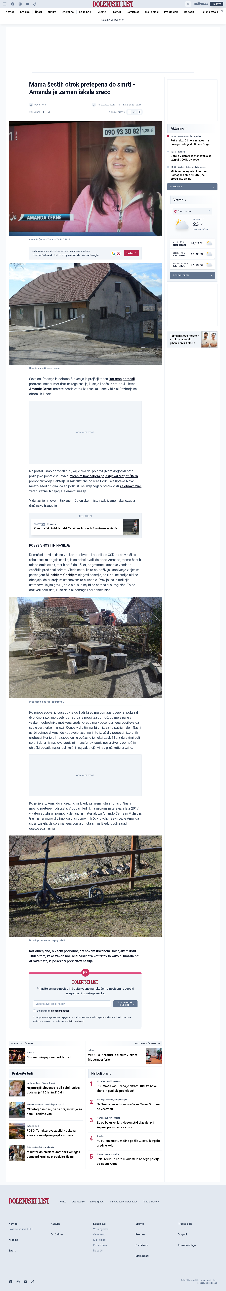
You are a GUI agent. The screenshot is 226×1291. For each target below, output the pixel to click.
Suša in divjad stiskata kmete (40, 1147)
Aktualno (177, 128)
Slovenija (51, 524)
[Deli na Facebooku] (43, 112)
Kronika (30, 1053)
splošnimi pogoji (60, 1010)
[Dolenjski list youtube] (27, 4)
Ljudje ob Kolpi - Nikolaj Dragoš (41, 1083)
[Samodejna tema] (188, 4)
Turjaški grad (33, 1126)
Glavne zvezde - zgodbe (108, 1154)
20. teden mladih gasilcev (109, 1081)
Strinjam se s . (53, 1010)
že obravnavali (131, 486)
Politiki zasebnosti (75, 1021)
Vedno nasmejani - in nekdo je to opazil (45, 1105)
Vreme (178, 200)
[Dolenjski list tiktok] (34, 4)
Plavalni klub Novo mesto (108, 1118)
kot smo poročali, (122, 379)
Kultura (91, 1050)
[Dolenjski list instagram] (20, 4)
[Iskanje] (222, 11)
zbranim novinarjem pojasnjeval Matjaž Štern (104, 476)
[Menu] (5, 4)
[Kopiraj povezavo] (49, 112)
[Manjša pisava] (129, 112)
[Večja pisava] (140, 112)
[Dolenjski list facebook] (12, 4)
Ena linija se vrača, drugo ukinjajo (112, 1100)
